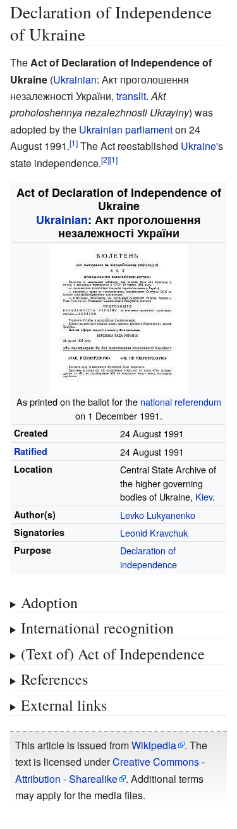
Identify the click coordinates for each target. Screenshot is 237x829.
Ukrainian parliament (126, 129)
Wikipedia (153, 745)
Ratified (30, 451)
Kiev (203, 496)
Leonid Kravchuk (154, 532)
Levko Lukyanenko (157, 514)
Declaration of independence (148, 557)
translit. (132, 96)
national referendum (180, 401)
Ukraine (198, 146)
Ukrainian (75, 79)
